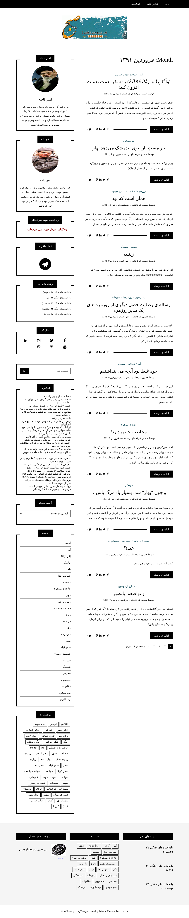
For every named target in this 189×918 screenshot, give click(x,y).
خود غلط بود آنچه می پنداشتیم (128, 371)
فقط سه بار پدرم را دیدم (57, 396)
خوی (137, 297)
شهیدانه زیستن (38, 783)
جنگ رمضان (33, 741)
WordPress (66, 911)
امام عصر (63, 730)
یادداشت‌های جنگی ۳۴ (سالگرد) (56, 308)
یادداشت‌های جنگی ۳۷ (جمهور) (57, 292)
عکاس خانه (152, 4)
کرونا (56, 806)
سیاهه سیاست (32, 771)
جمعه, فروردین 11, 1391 (115, 154)
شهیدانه (129, 191)
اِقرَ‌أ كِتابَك (94, 846)
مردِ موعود (128, 140)
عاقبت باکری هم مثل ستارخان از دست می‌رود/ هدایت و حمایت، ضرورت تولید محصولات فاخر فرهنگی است (45, 411)
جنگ (65, 741)
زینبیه (128, 254)
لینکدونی (135, 4)
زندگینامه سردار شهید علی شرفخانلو (47, 229)
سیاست (48, 771)
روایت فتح (45, 759)
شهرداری (34, 777)
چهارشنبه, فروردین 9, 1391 (115, 260)
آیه (141, 74)
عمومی (118, 74)
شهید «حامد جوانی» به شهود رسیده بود (50, 405)
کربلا (65, 806)
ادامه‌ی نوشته (161, 129)
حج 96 (33, 747)
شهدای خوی (49, 777)
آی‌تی (68, 543)
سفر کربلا (62, 771)
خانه (167, 4)
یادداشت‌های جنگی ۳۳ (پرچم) (57, 314)
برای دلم (63, 735)
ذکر (69, 627)
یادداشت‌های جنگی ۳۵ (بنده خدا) (56, 303)
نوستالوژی (113, 541)
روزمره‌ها (141, 191)
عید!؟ (128, 548)
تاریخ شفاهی (47, 735)
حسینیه (134, 247)
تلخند (146, 541)
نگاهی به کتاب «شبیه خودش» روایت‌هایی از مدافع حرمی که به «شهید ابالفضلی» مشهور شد (47, 452)
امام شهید (40, 724)
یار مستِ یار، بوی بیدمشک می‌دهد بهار (128, 147)
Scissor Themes (107, 911)
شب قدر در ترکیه (61, 418)
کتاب (50, 800)
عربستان (27, 788)
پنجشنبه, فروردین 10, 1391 (115, 204)
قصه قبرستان (60, 794)
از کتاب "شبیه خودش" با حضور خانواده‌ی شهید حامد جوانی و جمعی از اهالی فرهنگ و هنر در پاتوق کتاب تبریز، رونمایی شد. (46, 430)
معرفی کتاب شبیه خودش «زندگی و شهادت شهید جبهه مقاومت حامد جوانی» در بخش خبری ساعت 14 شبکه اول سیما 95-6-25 (47, 467)
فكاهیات (86, 881)
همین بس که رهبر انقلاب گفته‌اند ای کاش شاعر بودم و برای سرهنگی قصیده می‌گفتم (47, 438)
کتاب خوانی (36, 800)
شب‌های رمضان (62, 653)
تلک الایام (31, 735)
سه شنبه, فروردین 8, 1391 (115, 438)
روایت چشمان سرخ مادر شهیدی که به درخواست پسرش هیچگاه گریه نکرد (50, 488)
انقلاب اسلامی (32, 730)
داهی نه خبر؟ (63, 601)
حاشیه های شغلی (58, 747)
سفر (68, 640)
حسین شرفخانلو (139, 93)
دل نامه (131, 363)
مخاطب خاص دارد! (129, 431)
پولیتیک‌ (67, 562)
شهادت (64, 777)
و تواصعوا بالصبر (129, 593)
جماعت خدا (131, 74)
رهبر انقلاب (41, 753)
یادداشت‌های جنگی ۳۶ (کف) (58, 297)
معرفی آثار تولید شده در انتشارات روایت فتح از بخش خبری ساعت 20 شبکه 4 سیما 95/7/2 (46, 475)
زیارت (33, 759)
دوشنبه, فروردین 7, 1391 (115, 554)
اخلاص (64, 724)
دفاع (68, 614)
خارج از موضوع (128, 424)
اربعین (53, 724)
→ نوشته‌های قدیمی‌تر (138, 646)
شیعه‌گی (124, 247)
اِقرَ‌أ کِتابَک (65, 556)
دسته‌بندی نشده (62, 608)
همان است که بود (128, 198)
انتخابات (49, 730)
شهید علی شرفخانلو (57, 788)
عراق (39, 788)
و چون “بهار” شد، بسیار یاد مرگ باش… (128, 492)
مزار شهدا (33, 794)
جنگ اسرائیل (52, 741)
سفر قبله (66, 647)
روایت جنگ (62, 759)
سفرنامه (39, 765)
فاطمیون (66, 680)
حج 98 (64, 753)
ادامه (60, 858)
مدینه (46, 794)
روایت (27, 753)
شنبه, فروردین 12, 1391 (115, 93)
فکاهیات (66, 686)
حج (43, 747)
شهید (65, 783)
